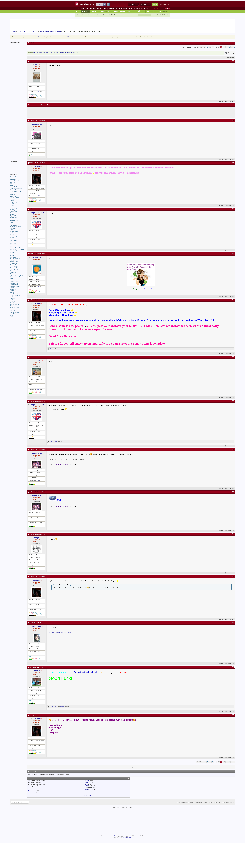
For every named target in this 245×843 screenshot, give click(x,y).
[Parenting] (163, 8)
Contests (119, 8)
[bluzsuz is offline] (36, 682)
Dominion (12, 194)
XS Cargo (12, 313)
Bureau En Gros (14, 187)
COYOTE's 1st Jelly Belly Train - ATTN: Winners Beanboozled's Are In (55, 52)
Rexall (11, 278)
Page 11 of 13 (201, 47)
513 (38, 286)
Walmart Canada (14, 312)
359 (38, 389)
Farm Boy (12, 200)
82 (230, 53)
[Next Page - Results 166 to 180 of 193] (229, 47)
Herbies (12, 214)
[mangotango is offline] (36, 135)
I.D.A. (11, 222)
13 (226, 47)
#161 (233, 534)
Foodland (12, 205)
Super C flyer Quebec (16, 293)
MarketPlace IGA (14, 243)
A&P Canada (13, 178)
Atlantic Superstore (15, 181)
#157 (233, 356)
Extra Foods (13, 196)
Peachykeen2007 (38, 257)
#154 (233, 208)
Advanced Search (162, 15)
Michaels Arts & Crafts (16, 248)
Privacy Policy (229, 802)
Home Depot (13, 217)
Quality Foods (14, 272)
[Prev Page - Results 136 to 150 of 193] (213, 47)
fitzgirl (36, 538)
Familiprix (12, 199)
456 (38, 195)
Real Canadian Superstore (17, 275)
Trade (165, 11)
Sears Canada (14, 284)
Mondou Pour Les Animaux (17, 249)
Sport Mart (13, 289)
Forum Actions (101, 14)
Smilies (87, 782)
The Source (13, 300)
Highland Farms (14, 216)
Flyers (106, 8)
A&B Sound (13, 176)
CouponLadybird (37, 213)
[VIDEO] (87, 786)
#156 (233, 299)
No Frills (12, 255)
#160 (233, 491)
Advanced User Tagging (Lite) (113, 835)
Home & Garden (143, 8)
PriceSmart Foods (15, 268)
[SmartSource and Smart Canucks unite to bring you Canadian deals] (17, 166)
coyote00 (37, 166)
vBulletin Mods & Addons (125, 835)
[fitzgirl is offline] (36, 549)
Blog (78, 11)
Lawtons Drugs (14, 231)
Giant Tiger (13, 210)
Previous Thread (127, 767)
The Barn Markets (15, 295)
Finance (125, 8)
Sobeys (12, 287)
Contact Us (177, 802)
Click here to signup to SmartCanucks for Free (38, 104)
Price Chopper (14, 266)
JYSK (11, 229)
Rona (11, 280)
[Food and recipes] (160, 8)
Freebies (112, 8)
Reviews (131, 8)
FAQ (78, 14)
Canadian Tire (13, 190)
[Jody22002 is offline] (36, 638)
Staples (12, 290)
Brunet (11, 185)
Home (82, 8)
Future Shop (13, 208)
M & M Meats (13, 240)
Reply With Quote (230, 101)
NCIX (11, 254)
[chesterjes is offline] (36, 371)
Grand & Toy (13, 211)
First (210, 47)
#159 (233, 449)
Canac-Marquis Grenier (16, 188)
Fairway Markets (14, 197)
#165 (233, 714)
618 (38, 91)
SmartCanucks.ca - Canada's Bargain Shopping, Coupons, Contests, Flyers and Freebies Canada (203, 802)
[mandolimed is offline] (36, 464)
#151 (233, 60)
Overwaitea (13, 257)
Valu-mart (12, 310)
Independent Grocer (15, 226)
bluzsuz (37, 671)
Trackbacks (88, 789)
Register (166, 4)
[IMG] (86, 784)
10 (219, 47)
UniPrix (12, 306)
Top (128, 11)
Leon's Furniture (14, 232)
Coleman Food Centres (16, 191)
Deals (86, 8)
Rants (136, 8)
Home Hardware (14, 219)
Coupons (99, 8)
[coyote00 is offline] (36, 179)
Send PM (221, 101)
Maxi (11, 245)
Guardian (12, 213)
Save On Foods (14, 283)
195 (38, 151)
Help (160, 4)
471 (38, 653)
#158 (233, 401)
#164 (233, 667)
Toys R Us (13, 303)
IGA (11, 223)
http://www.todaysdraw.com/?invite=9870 (59, 632)
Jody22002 (36, 626)
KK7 (37, 65)
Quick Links (112, 14)
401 (38, 480)
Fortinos (12, 207)
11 (221, 47)
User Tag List (31, 42)
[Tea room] (154, 8)
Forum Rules (87, 795)
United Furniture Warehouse (14, 308)
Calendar (83, 14)
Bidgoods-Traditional (15, 184)
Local (153, 11)
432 (38, 242)
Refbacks (30, 792)
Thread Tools (229, 57)
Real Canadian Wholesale (17, 277)
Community (91, 14)
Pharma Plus (13, 264)
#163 (233, 622)
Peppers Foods (14, 261)
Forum (85, 11)
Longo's (12, 237)
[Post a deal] (167, 8)
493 (38, 698)
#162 (233, 576)
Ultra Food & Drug (15, 304)
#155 (233, 253)
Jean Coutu (13, 228)
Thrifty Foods (13, 301)
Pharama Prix (13, 263)
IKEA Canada (13, 225)
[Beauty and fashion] (157, 8)
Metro (11, 246)
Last (232, 47)
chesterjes (52, 348)
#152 (233, 120)
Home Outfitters (14, 220)
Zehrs (11, 315)
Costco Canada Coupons (17, 193)
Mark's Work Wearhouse (16, 242)
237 (38, 565)
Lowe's (11, 239)
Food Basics (13, 203)
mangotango (37, 124)
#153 (233, 162)
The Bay (12, 297)
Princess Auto (14, 269)
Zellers (11, 316)
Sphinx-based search (127, 837)
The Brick (12, 298)
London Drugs (13, 236)
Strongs (12, 292)
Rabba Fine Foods (15, 274)
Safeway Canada (14, 281)
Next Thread (137, 767)
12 (224, 47)
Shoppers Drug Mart (15, 286)
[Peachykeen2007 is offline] (36, 269)
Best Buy (12, 182)
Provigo (12, 271)
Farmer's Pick (13, 202)
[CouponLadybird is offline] (36, 224)
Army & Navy (13, 179)
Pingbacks (31, 791)
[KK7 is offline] (36, 77)
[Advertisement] (63, 112)
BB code (87, 780)
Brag (142, 11)
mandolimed (37, 453)
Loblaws (12, 234)
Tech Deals (92, 8)
